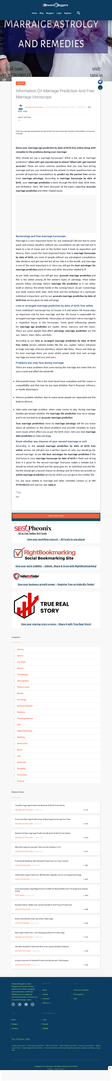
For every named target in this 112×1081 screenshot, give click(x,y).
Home (34, 13)
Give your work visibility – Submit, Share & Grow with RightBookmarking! (56, 566)
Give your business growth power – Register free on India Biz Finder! (56, 584)
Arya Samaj (20, 895)
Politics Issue (23, 687)
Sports (20, 656)
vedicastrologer (22, 865)
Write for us (46, 1003)
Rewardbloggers (48, 1066)
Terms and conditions (81, 990)
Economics (22, 775)
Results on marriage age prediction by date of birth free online (42, 833)
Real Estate (22, 743)
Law (18, 756)
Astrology (21, 700)
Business (21, 712)
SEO (19, 725)
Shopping (21, 768)
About (45, 990)
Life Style (21, 662)
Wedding (21, 737)
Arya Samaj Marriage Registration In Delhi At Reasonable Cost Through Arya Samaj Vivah (51, 890)
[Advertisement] (56, 214)
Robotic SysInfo (59, 1069)
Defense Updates (25, 706)
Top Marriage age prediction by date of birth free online (40, 805)
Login (59, 13)
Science (20, 781)
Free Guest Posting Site (52, 1048)
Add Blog (15, 1028)
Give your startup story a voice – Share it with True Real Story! (56, 624)
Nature (20, 668)
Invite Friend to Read (56, 516)
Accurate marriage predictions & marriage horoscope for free (42, 819)
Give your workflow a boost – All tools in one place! (56, 539)
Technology (22, 674)
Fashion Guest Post (86, 1046)
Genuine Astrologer (34, 107)
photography (23, 681)
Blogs (14, 1020)
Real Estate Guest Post (68, 1046)
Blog (41, 13)
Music (19, 750)
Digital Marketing (24, 731)
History (20, 649)
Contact (45, 994)
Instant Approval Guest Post (32, 1048)
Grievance (46, 999)
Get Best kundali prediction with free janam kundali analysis (42, 947)
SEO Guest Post (52, 1046)
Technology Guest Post (35, 1046)
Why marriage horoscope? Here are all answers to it (38, 847)
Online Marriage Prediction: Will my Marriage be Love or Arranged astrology (48, 875)
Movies (20, 693)
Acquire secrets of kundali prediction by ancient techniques (41, 960)
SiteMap (45, 1028)
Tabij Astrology (22, 879)
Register (67, 13)
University (21, 762)
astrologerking (22, 923)
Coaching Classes (25, 718)
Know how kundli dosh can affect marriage (34, 919)
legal (75, 999)
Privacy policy (78, 994)
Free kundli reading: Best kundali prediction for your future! (41, 861)
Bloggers (50, 13)
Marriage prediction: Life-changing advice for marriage (39, 933)
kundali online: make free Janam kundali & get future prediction (43, 905)
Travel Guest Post (18, 1046)
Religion (20, 83)
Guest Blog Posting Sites (71, 1048)
